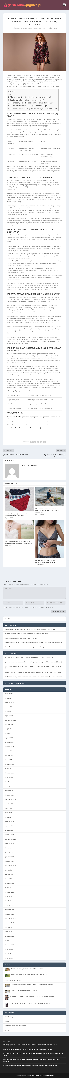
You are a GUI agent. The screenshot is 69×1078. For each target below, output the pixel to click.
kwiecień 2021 (9, 892)
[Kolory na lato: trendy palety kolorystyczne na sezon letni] (49, 539)
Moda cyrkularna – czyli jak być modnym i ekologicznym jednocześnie (27, 634)
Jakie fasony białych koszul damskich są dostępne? (31, 103)
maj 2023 (8, 817)
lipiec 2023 (8, 808)
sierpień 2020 (9, 927)
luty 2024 (8, 782)
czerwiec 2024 (9, 764)
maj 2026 (8, 698)
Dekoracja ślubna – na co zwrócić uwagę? (24, 990)
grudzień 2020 (9, 909)
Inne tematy (9, 1017)
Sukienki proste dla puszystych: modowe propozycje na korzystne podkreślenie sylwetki (33, 647)
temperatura (37, 358)
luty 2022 (8, 848)
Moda (44, 28)
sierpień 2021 (9, 874)
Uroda (7, 1030)
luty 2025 (8, 733)
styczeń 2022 (9, 852)
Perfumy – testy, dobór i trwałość (15, 1025)
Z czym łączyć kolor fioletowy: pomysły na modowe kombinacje (30, 1003)
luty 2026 (8, 711)
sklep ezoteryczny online (13, 980)
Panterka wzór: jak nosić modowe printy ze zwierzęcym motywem (32, 984)
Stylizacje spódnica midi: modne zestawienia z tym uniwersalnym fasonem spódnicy (30, 1045)
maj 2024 (8, 768)
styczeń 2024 (9, 786)
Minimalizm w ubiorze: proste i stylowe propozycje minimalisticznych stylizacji (28, 1049)
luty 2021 (8, 901)
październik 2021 (10, 865)
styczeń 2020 (9, 958)
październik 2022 (10, 839)
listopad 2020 (9, 914)
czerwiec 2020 (9, 936)
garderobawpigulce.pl (27, 28)
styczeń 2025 (9, 738)
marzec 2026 (9, 707)
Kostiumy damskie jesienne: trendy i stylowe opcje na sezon (28, 428)
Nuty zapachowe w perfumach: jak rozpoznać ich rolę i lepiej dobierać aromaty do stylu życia (33, 667)
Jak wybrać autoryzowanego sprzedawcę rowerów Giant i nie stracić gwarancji (30, 657)
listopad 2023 (9, 795)
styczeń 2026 (9, 716)
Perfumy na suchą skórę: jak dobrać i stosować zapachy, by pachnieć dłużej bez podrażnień (34, 677)
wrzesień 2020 (9, 923)
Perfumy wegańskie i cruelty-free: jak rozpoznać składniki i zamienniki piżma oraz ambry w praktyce (32, 1060)
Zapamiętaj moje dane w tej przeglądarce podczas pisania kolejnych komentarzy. (29, 607)
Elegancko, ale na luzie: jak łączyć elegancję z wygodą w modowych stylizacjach (30, 629)
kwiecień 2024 (9, 773)
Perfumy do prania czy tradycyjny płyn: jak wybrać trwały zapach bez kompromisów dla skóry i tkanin (33, 1054)
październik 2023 (10, 799)
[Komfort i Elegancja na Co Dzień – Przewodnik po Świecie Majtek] (19, 499)
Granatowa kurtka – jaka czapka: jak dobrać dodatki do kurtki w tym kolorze (18, 542)
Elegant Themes (34, 1075)
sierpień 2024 (9, 755)
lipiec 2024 (8, 760)
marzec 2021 (9, 896)
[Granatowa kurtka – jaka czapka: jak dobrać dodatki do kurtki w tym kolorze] (19, 529)
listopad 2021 (9, 861)
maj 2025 (8, 729)
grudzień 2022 (9, 830)
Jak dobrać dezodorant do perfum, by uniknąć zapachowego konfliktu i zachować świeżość (33, 662)
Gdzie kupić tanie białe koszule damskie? (27, 100)
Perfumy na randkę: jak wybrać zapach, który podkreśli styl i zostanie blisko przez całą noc (34, 672)
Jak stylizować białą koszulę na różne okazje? (28, 105)
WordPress (50, 1075)
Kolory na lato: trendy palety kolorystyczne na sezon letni (45, 561)
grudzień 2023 (9, 790)
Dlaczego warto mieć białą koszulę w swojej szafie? (31, 97)
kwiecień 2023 (9, 821)
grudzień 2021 (9, 857)
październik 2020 (10, 918)
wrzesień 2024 (9, 751)
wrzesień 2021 (9, 870)
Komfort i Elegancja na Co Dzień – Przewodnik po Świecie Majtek (16, 514)
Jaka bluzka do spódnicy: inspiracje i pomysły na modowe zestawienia (32, 996)
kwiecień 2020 (9, 945)
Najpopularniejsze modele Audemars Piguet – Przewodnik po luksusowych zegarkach (30, 1065)
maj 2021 (8, 887)
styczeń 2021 (9, 905)
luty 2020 (8, 954)
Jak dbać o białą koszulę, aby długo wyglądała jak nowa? (33, 108)
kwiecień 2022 (9, 843)
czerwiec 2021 (9, 883)
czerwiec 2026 (9, 694)
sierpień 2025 (9, 724)
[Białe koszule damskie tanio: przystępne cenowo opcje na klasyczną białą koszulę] (34, 52)
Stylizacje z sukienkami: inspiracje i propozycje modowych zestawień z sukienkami (47, 510)
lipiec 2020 (8, 931)
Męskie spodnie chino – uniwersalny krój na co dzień (21, 638)
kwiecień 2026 (9, 702)
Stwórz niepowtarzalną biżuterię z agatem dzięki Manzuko (29, 974)
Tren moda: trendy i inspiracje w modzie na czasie (27, 969)
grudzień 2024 (9, 742)
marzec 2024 (9, 777)
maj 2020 (8, 940)
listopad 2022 (9, 835)
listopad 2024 (9, 746)
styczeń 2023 (9, 826)
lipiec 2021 (8, 879)
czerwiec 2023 (9, 813)
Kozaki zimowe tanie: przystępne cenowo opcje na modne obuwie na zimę (32, 422)
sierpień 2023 (9, 804)
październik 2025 (10, 720)
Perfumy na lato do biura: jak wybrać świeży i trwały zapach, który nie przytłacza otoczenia (34, 642)
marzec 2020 (9, 949)
